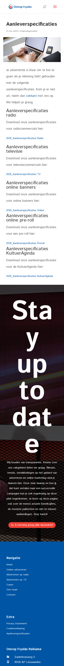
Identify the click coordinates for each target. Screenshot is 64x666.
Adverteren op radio (17, 574)
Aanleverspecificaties (18, 633)
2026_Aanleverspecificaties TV (23, 174)
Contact (11, 594)
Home (9, 564)
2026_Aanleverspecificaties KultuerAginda (29, 276)
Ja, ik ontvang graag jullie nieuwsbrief (32, 525)
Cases (9, 584)
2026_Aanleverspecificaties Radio (25, 138)
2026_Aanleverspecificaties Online (25, 210)
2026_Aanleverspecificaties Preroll (25, 243)
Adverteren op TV (16, 579)
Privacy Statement (16, 623)
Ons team (11, 589)
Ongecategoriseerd (28, 31)
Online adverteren (16, 569)
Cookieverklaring (15, 628)
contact (31, 96)
